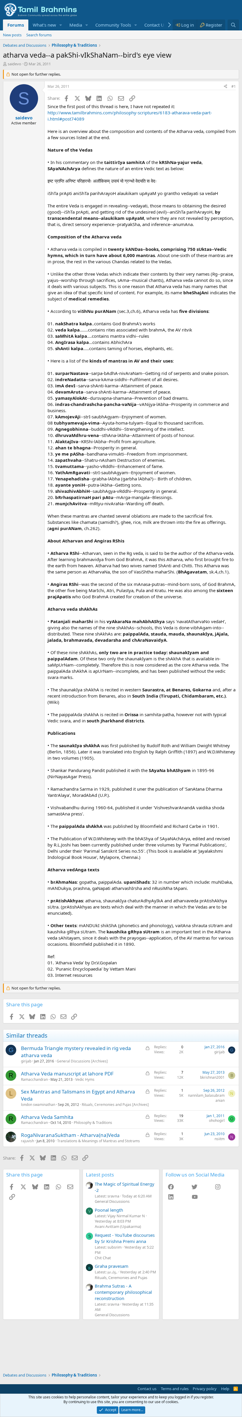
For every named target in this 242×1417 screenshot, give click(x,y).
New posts (12, 35)
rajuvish (27, 1140)
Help (225, 1388)
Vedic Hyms (84, 1079)
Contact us (147, 1388)
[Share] (225, 86)
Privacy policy (205, 1388)
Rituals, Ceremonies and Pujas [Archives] (115, 1104)
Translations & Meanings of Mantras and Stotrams (98, 1140)
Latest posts (100, 1174)
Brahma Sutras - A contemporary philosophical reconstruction (123, 1292)
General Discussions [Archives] (82, 1061)
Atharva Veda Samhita (47, 1117)
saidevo (14, 63)
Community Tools (113, 25)
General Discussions (112, 1201)
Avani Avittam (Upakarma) (118, 1226)
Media (75, 25)
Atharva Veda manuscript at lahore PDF (67, 1073)
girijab (26, 1061)
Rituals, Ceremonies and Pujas (121, 1277)
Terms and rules (175, 1388)
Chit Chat (103, 1257)
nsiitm (220, 1138)
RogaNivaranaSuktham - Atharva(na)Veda (70, 1135)
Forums (15, 25)
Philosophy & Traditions (93, 1122)
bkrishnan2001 (212, 1077)
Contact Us (155, 25)
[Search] (233, 25)
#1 (233, 86)
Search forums (39, 35)
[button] (61, 25)
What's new (44, 25)
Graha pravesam (111, 1266)
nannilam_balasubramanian (206, 1098)
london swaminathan (38, 1104)
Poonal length (109, 1210)
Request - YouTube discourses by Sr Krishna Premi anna (125, 1238)
